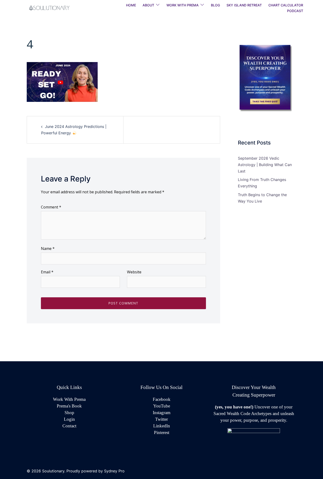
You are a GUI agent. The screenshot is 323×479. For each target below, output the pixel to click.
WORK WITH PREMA (182, 5)
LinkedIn (161, 425)
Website (134, 272)
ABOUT (148, 5)
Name (48, 248)
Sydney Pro (114, 471)
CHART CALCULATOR (285, 5)
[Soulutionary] (54, 7)
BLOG (215, 5)
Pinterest (161, 432)
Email (47, 272)
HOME (131, 5)
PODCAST (295, 11)
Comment (51, 207)
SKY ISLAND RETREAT (244, 5)
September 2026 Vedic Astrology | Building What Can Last (265, 164)
